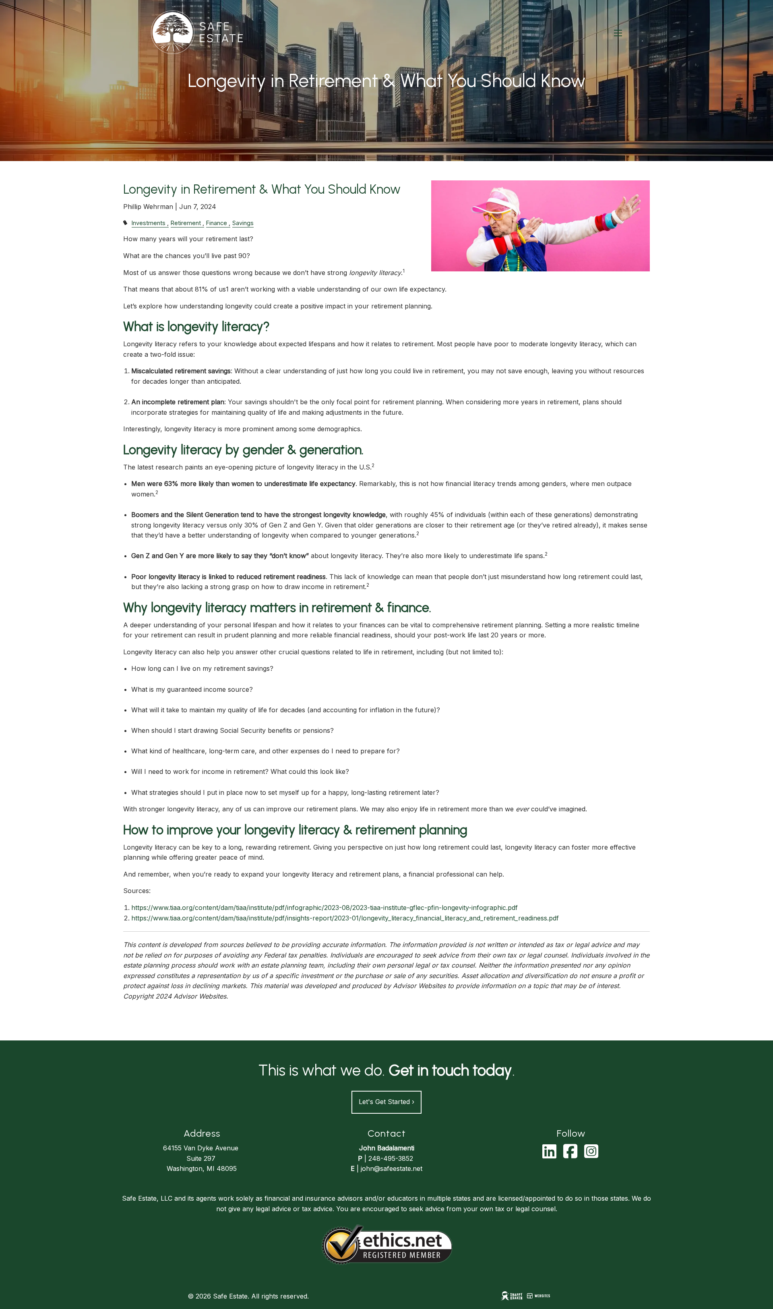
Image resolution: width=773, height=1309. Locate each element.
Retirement (186, 222)
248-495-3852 (390, 1158)
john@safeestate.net (391, 1168)
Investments (148, 222)
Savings (243, 222)
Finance (216, 222)
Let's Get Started (386, 1102)
